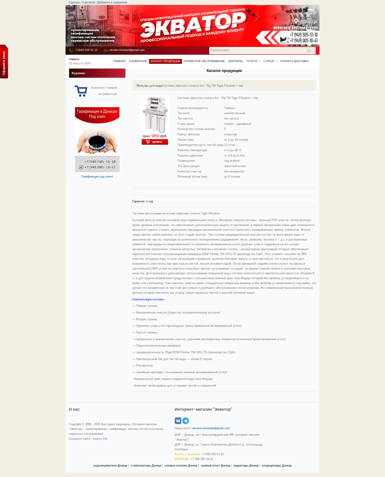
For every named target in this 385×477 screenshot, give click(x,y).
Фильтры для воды (149, 85)
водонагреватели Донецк (110, 465)
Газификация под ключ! (97, 176)
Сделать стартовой (82, 2)
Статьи (269, 61)
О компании (138, 61)
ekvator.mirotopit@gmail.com (127, 50)
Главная (119, 61)
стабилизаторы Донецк (146, 465)
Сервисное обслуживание (204, 61)
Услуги (251, 61)
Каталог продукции (165, 61)
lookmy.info (100, 438)
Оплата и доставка (294, 61)
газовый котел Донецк (215, 465)
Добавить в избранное (112, 2)
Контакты (235, 61)
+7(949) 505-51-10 (86, 50)
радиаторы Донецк (246, 465)
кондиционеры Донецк (277, 465)
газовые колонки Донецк (181, 465)
